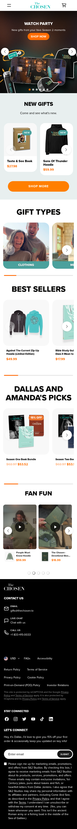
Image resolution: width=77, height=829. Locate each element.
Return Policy (12, 669)
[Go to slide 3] (38, 573)
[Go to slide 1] (29, 573)
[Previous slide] (5, 52)
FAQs (27, 658)
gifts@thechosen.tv (22, 611)
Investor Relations (58, 685)
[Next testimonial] (69, 531)
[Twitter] (24, 719)
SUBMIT (64, 754)
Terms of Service (37, 669)
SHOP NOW (38, 36)
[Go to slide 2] (33, 573)
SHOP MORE (38, 186)
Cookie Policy (35, 677)
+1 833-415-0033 (20, 635)
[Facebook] (7, 719)
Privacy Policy (12, 677)
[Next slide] (72, 52)
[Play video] (20, 527)
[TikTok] (42, 719)
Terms (22, 802)
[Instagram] (15, 719)
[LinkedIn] (51, 719)
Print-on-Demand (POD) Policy (22, 685)
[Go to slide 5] (48, 573)
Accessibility (44, 658)
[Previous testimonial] (8, 531)
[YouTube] (33, 719)
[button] (30, 90)
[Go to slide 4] (43, 573)
